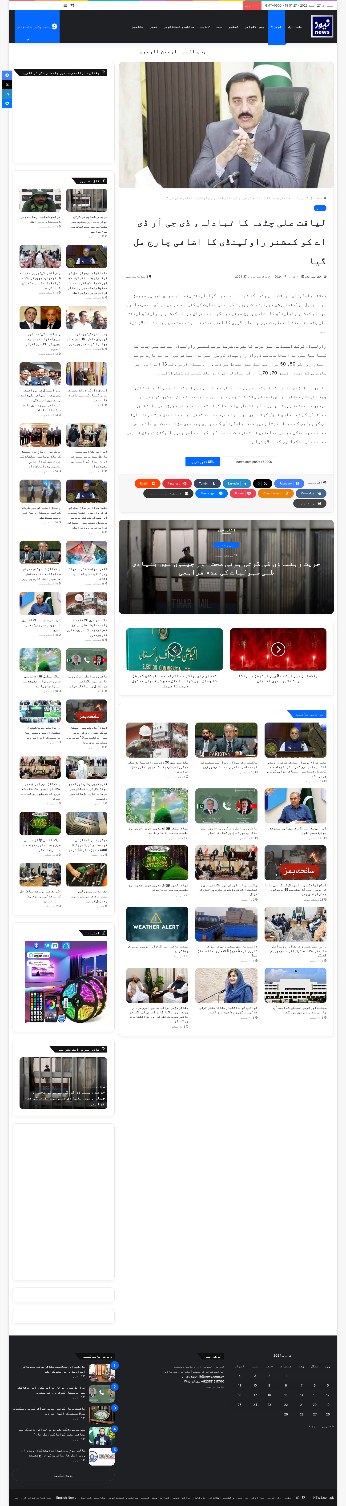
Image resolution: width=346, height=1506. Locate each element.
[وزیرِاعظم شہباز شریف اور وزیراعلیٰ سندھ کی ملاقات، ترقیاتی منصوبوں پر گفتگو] (296, 924)
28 (302, 1414)
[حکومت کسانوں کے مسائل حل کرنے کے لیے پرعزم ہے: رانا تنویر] (40, 874)
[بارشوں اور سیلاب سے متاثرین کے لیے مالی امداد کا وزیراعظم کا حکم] (102, 1373)
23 (269, 1405)
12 (328, 1395)
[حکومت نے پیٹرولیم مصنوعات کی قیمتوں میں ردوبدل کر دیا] (87, 874)
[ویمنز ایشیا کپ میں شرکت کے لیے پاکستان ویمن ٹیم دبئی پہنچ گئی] (40, 491)
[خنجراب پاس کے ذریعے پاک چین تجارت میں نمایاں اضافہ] (87, 552)
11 (239, 1385)
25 (239, 1405)
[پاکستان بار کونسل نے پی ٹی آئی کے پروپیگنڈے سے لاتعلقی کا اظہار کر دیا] (102, 1415)
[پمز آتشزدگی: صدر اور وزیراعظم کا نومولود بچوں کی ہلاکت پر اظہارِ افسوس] (40, 317)
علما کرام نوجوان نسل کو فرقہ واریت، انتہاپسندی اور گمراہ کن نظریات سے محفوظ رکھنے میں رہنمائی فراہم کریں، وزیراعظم (87, 282)
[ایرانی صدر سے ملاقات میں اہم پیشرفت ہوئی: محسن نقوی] (296, 805)
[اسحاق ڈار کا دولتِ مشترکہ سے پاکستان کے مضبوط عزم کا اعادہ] (87, 373)
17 (255, 1395)
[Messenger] (7, 103)
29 (286, 1414)
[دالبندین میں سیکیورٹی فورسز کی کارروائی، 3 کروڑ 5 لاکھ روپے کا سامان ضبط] (226, 924)
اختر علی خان (314, 276)
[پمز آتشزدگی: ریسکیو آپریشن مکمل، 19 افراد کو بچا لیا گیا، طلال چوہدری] (87, 317)
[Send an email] (303, 276)
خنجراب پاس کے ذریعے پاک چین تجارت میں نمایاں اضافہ (88, 573)
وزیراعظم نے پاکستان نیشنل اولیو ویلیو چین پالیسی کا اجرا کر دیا (43, 732)
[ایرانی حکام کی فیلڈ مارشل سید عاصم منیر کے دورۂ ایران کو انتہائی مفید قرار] (87, 435)
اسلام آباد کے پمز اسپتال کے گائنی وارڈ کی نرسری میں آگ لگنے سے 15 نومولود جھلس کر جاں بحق (295, 889)
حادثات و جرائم (194, 1497)
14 (301, 1395)
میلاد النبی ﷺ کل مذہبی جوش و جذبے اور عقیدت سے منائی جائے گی (42, 845)
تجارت (205, 26)
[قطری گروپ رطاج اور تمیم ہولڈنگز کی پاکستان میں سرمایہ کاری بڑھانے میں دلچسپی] (87, 767)
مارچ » (314, 1426)
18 (239, 1395)
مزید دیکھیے (63, 1475)
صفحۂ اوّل (295, 26)
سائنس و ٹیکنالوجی (179, 26)
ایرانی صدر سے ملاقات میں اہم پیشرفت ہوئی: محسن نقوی (41, 625)
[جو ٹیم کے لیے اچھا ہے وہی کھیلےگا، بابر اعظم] (40, 200)
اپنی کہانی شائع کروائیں (33, 1497)
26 (328, 1414)
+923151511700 (212, 1381)
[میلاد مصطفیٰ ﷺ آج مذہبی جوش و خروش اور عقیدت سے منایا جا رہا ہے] (157, 805)
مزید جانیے (215, 1386)
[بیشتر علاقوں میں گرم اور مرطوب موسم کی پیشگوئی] (157, 924)
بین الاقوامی (255, 26)
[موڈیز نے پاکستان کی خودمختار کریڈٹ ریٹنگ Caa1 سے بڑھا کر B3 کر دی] (87, 823)
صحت (219, 26)
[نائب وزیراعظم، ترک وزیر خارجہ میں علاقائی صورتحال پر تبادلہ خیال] (226, 805)
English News (66, 1497)
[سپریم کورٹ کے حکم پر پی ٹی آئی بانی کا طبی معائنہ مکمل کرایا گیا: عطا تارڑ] (102, 1436)
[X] (7, 84)
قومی (277, 26)
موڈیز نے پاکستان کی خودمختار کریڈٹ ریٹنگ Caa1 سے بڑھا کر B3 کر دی (87, 845)
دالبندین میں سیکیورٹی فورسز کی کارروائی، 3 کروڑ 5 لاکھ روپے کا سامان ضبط (227, 950)
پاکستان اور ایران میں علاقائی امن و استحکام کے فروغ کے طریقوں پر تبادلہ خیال (228, 889)
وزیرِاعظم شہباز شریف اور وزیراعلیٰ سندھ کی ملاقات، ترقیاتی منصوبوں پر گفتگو (298, 950)
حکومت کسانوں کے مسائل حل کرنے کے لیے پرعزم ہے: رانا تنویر (40, 896)
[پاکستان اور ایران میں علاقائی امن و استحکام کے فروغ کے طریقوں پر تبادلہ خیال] (226, 862)
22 (286, 1405)
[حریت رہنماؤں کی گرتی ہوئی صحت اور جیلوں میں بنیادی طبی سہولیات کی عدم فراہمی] (87, 200)
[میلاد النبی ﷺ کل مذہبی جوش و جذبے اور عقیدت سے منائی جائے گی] (157, 862)
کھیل (153, 26)
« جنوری (328, 1426)
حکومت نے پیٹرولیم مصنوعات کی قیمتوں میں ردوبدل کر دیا (89, 896)
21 (301, 1405)
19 (328, 1405)
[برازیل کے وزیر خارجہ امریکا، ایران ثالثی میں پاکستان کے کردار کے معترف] (102, 1394)
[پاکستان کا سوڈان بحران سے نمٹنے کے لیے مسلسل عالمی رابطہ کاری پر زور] (226, 740)
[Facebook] (7, 75)
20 (315, 1405)
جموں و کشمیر (226, 545)
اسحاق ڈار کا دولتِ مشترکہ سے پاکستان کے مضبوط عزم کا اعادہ (87, 395)
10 (255, 1385)
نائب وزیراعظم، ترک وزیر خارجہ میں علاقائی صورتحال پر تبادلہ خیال (87, 681)
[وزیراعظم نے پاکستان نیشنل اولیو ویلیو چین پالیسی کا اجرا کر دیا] (40, 711)
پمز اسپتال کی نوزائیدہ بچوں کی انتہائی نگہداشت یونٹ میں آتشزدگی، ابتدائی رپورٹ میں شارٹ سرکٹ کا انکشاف (41, 400)
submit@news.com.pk (207, 1376)
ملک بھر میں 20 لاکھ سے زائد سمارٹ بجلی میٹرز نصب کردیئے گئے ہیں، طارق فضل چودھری (158, 766)
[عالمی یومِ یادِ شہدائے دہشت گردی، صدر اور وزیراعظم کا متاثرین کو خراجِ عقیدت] (102, 1457)
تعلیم (233, 26)
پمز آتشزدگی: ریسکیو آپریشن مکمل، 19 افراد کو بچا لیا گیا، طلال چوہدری (87, 339)
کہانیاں (85, 1497)
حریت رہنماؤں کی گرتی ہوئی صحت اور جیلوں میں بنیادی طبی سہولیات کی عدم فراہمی (226, 567)
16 (269, 1395)
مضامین (137, 26)
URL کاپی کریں (202, 462)
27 (315, 1414)
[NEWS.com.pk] (322, 26)
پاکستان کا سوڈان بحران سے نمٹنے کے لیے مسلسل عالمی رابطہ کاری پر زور (41, 573)
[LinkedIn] (7, 94)
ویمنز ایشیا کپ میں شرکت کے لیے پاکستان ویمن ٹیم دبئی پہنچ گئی (41, 512)
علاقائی (214, 1497)
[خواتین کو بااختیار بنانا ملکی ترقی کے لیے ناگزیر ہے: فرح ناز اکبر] (226, 985)
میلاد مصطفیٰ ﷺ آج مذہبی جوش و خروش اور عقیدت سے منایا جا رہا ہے (42, 681)
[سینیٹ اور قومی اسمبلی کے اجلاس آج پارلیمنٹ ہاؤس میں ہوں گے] (296, 985)
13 (314, 1395)
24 (255, 1405)
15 (286, 1395)
